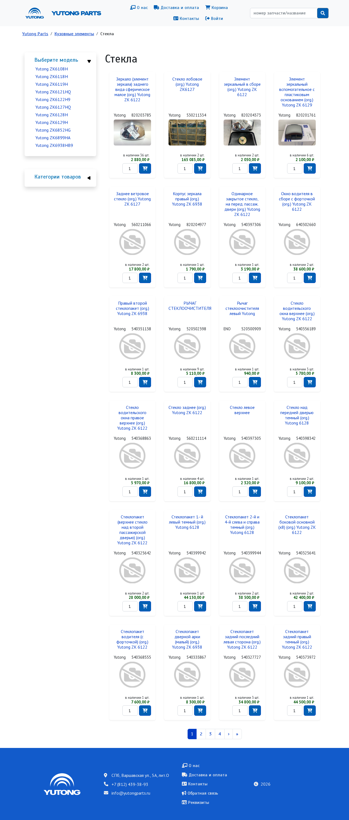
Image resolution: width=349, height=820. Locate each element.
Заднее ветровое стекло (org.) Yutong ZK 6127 (132, 199)
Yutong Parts (75, 13)
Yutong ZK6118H (51, 76)
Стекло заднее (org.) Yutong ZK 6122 (187, 410)
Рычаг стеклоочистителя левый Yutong (242, 308)
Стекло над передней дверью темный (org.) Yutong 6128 (297, 415)
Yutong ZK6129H (51, 122)
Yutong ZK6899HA (52, 137)
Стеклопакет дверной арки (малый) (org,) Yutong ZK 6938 (187, 639)
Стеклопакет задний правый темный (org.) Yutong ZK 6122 (297, 639)
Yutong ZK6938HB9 (54, 145)
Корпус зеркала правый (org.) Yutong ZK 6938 (187, 199)
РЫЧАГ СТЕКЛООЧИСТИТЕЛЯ (190, 306)
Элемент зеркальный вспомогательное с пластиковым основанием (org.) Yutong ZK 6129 (297, 92)
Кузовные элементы (74, 34)
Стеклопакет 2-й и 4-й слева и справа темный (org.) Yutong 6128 (242, 524)
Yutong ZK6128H (51, 114)
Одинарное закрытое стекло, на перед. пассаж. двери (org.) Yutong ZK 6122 (242, 204)
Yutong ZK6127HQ (53, 107)
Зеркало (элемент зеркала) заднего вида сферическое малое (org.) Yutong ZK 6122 (132, 89)
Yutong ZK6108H (51, 69)
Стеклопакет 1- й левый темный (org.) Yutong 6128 (187, 522)
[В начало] (36, 13)
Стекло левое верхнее (242, 410)
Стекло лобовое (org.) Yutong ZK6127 (187, 84)
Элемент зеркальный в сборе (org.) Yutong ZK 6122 (242, 86)
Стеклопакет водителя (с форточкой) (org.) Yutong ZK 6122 (132, 639)
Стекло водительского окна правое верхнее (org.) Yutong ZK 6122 (132, 418)
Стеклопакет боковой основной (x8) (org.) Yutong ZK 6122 (297, 524)
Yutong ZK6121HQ (53, 91)
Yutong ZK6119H (51, 84)
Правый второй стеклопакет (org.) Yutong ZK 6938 (132, 308)
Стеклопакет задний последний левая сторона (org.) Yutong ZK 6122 (242, 639)
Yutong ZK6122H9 (52, 99)
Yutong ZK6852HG (53, 130)
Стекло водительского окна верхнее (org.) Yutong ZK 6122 (297, 311)
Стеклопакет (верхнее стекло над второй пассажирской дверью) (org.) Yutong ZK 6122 (132, 529)
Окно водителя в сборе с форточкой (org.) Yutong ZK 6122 (297, 201)
